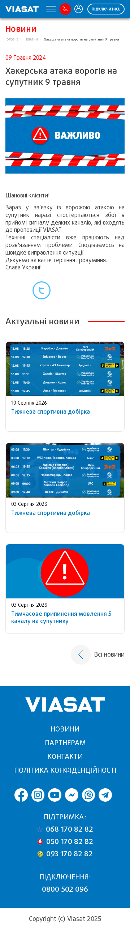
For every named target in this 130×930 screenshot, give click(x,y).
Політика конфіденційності (65, 770)
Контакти (65, 757)
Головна (11, 39)
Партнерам (65, 743)
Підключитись (106, 9)
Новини (31, 39)
